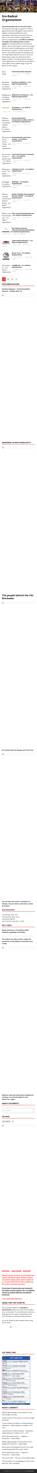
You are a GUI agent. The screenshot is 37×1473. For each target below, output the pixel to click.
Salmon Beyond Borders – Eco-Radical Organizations (22, 241)
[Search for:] (18, 1110)
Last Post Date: (7, 921)
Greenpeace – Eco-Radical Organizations (21, 108)
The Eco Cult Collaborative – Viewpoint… (13, 1388)
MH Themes (30, 1471)
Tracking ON (21, 1404)
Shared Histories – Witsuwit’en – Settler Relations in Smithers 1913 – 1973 (18, 1425)
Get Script (10, 1404)
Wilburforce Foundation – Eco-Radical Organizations (22, 96)
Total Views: (6, 919)
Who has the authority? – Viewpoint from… (17, 1362)
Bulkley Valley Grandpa (19, 111)
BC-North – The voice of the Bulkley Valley (20, 1458)
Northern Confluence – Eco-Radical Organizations (21, 83)
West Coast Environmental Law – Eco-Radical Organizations (23, 214)
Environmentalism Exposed (21, 72)
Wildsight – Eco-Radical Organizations (20, 183)
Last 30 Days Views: (8, 915)
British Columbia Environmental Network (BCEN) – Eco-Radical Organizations (23, 196)
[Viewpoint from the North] (18, 11)
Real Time (15, 1404)
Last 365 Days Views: (9, 917)
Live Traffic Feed (16, 1358)
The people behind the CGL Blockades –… (17, 1367)
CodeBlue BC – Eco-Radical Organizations (21, 266)
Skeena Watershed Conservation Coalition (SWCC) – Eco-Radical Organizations (23, 120)
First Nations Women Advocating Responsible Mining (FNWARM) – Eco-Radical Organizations (18, 230)
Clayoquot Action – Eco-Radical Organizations (23, 170)
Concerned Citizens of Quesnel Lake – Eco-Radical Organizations (23, 156)
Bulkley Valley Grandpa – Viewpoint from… (15, 1371)
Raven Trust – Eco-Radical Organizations (21, 254)
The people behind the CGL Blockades (18, 597)
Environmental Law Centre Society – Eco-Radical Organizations (21, 139)
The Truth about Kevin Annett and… (15, 1401)
